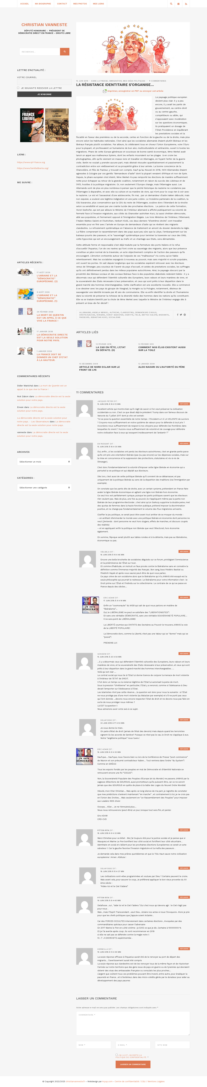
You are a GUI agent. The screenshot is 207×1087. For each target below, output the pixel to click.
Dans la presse (99, 81)
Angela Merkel (100, 312)
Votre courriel (27, 77)
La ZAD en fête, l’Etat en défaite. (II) (111, 349)
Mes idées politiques (134, 81)
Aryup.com (107, 1081)
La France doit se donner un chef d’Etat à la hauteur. (52, 357)
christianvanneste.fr (75, 1081)
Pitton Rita (103, 830)
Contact (62, 4)
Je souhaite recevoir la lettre (41, 88)
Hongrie (101, 315)
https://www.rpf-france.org (31, 162)
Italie (137, 315)
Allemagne (85, 312)
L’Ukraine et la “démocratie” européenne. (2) (47, 278)
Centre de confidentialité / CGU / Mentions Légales (140, 1081)
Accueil (24, 4)
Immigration (115, 81)
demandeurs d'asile (146, 312)
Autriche (114, 312)
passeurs (84, 317)
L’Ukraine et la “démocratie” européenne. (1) (47, 298)
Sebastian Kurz (99, 317)
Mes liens (98, 4)
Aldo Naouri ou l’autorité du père (161, 366)
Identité (129, 315)
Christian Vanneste (44, 24)
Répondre (184, 404)
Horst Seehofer (115, 315)
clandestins (127, 312)
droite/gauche (87, 315)
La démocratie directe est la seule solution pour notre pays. (52, 337)
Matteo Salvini (149, 315)
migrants (164, 315)
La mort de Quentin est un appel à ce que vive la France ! (52, 317)
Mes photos (80, 4)
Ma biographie (43, 4)
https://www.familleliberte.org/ (33, 168)
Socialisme (114, 317)
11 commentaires (157, 81)
